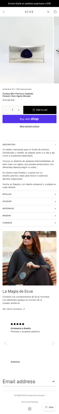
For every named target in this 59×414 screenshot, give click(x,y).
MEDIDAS (7, 215)
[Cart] (55, 11)
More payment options (29, 126)
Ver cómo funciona (12, 309)
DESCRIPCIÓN (9, 144)
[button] (6, 343)
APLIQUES (7, 201)
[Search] (48, 11)
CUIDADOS (7, 223)
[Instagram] (29, 409)
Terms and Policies (29, 402)
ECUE (23, 395)
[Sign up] (53, 381)
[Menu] (3, 11)
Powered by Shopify (36, 395)
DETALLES (7, 194)
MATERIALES (8, 208)
